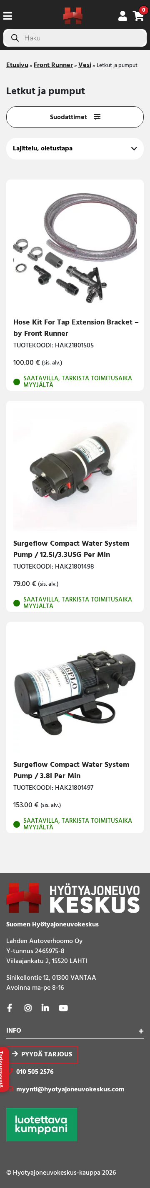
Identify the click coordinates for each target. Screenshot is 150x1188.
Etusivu (17, 65)
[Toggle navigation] (11, 15)
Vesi (84, 65)
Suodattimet (68, 117)
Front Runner (53, 65)
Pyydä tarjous (46, 1054)
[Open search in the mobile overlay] (75, 38)
